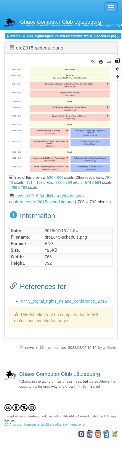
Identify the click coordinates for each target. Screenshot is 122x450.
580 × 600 (55, 177)
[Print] (100, 61)
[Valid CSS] (106, 433)
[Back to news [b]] (117, 68)
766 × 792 (19, 187)
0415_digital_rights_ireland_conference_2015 (64, 301)
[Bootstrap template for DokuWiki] (81, 433)
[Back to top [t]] (117, 76)
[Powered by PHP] (90, 433)
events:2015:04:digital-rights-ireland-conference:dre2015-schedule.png (46, 199)
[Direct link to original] (117, 60)
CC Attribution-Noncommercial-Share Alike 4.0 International (44, 424)
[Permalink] (108, 61)
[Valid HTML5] (98, 433)
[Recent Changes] (93, 61)
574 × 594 (93, 182)
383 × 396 (64, 182)
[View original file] (61, 119)
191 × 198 (34, 182)
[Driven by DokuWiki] (115, 433)
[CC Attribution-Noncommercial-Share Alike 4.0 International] (20, 406)
